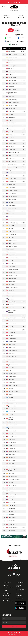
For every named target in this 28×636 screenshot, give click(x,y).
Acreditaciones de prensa (20, 590)
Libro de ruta (20, 582)
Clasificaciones (7, 588)
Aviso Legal (19, 598)
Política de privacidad (19, 594)
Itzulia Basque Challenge (7, 594)
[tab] (6, 34)
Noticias (5, 591)
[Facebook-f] (8, 2)
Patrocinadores (8, 601)
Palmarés (6, 598)
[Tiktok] (16, 2)
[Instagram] (14, 2)
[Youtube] (19, 2)
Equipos (5, 585)
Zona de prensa (18, 586)
